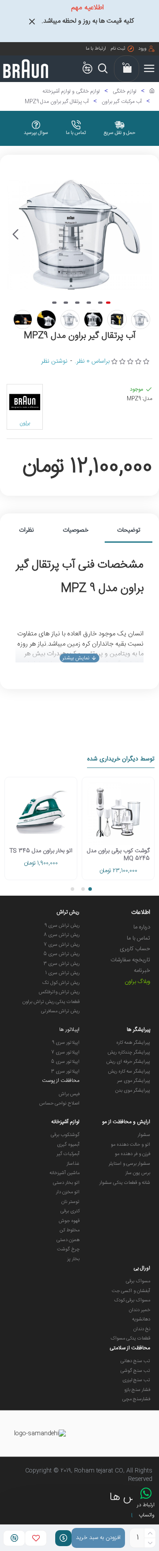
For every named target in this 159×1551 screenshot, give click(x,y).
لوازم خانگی (124, 91)
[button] (143, 234)
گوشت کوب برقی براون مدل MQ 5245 (118, 854)
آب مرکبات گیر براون (122, 102)
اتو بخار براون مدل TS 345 (40, 851)
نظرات (26, 530)
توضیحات (128, 530)
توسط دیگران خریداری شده (121, 760)
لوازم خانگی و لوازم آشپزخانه (71, 91)
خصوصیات (75, 530)
